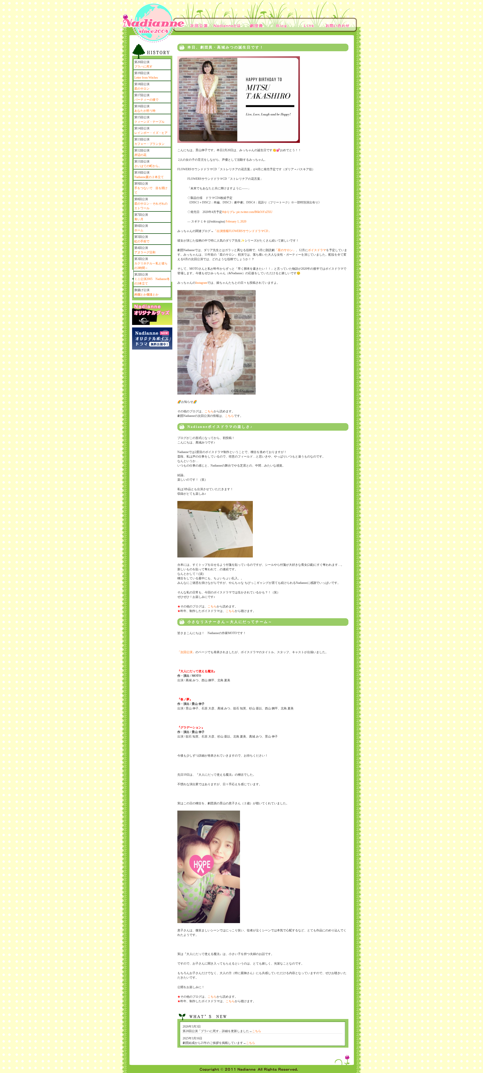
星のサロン (141, 88)
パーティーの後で (146, 99)
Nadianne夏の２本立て (149, 177)
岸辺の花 (140, 155)
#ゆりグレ (229, 212)
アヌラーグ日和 (144, 252)
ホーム (138, 230)
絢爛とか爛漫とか (146, 294)
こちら (209, 411)
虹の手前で (141, 241)
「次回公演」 (186, 652)
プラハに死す (143, 66)
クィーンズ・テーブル (149, 122)
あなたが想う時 (144, 110)
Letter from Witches (146, 77)
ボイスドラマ (317, 250)
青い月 (138, 219)
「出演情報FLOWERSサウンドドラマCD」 (242, 231)
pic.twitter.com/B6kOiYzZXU (254, 212)
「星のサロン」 (285, 250)
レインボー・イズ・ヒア (151, 133)
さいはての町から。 (148, 166)
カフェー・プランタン (149, 144)
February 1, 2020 (236, 221)
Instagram (201, 283)
